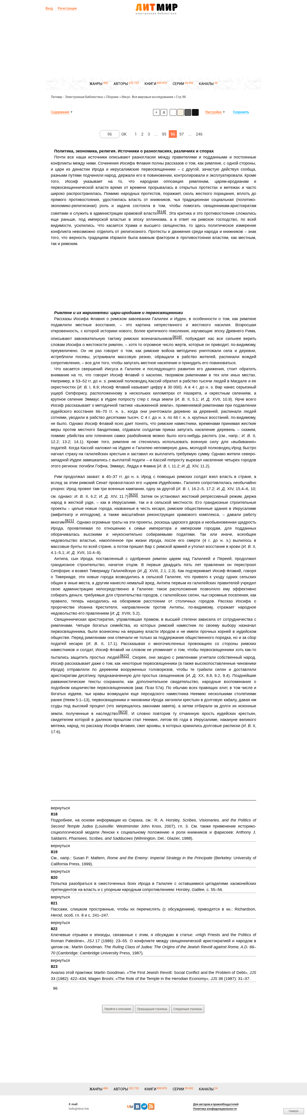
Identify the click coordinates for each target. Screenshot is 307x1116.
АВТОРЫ (120, 84)
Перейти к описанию (118, 1009)
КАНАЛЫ (206, 84)
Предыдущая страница (152, 1009)
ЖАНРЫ (95, 84)
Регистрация (67, 8)
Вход (49, 8)
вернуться (60, 808)
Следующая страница (188, 1009)
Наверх (294, 1111)
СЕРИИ (178, 84)
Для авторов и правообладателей (215, 1104)
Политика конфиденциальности (215, 1108)
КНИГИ (150, 84)
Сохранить (241, 112)
